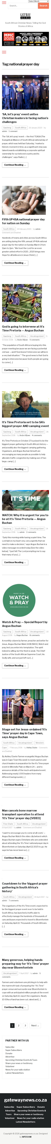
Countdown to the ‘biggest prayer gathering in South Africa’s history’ (25, 887)
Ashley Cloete (32, 748)
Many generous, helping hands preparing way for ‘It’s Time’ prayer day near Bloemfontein (25, 963)
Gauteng (7, 127)
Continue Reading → (15, 165)
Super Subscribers (13, 1050)
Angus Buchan (22, 635)
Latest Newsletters (14, 1073)
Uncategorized (37, 336)
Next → (35, 1025)
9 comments (34, 340)
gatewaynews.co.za (25, 1100)
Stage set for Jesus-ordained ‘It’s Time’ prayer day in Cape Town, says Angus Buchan (24, 733)
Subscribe (9, 1047)
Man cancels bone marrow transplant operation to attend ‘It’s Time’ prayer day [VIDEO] (23, 814)
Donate (8, 1053)
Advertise (9, 1057)
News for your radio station (17, 1069)
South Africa (20, 127)
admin (4, 131)
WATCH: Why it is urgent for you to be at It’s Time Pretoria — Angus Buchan (25, 519)
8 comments (35, 635)
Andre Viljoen (22, 340)
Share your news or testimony (19, 1063)
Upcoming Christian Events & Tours (21, 1060)
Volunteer (9, 1066)
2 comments (31, 532)
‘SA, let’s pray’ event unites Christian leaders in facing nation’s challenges (25, 118)
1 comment (13, 131)
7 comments (13, 901)
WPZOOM (26, 1137)
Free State (8, 824)
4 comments (37, 435)
